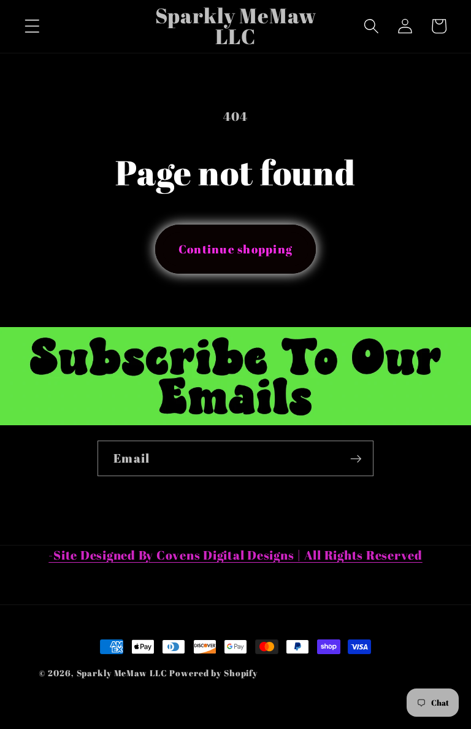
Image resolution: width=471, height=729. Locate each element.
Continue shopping (235, 248)
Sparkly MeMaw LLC (122, 673)
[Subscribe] (356, 458)
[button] (32, 26)
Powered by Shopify (213, 673)
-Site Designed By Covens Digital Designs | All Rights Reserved (235, 555)
